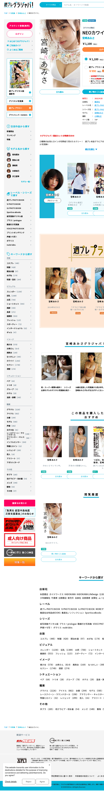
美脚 (12, 308)
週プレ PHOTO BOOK (15, 200)
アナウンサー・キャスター (18, 438)
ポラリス (10, 240)
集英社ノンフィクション (73, 612)
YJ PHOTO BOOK (13, 204)
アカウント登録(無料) (19, 25)
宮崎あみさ (22, 13)
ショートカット (16, 304)
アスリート (14, 458)
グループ (13, 389)
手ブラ (12, 474)
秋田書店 (44, 594)
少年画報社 (45, 597)
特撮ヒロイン (15, 446)
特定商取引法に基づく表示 (61, 776)
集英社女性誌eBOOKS (50, 612)
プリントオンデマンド (15, 232)
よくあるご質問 (16, 50)
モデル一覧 (25, 181)
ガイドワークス (56, 594)
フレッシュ (14, 320)
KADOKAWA (70, 594)
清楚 (12, 369)
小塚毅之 (98, 116)
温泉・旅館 (14, 397)
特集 (8, 139)
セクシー (14, 365)
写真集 (12, 13)
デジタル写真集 (16, 101)
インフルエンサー (17, 442)
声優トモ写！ (12, 236)
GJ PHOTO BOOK (14, 208)
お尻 (12, 299)
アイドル (13, 413)
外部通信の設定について (85, 776)
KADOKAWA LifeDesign (87, 594)
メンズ (12, 482)
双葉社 (94, 597)
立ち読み (60, 92)
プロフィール (52, 200)
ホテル (12, 393)
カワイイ (14, 360)
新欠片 (71, 597)
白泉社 (78, 597)
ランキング (11, 135)
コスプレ (13, 263)
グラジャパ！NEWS (18, 115)
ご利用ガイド (15, 45)
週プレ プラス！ (16, 108)
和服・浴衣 (14, 279)
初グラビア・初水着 (17, 478)
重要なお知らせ (19, 503)
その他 (12, 491)
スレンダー (15, 291)
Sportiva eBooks (14, 212)
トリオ (12, 385)
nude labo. (11, 244)
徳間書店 (62, 597)
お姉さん (13, 348)
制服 (12, 267)
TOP (6, 13)
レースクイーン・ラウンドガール (18, 434)
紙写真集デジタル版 (15, 216)
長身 (12, 312)
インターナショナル (17, 328)
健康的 (12, 316)
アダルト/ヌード (13, 462)
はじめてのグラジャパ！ (19, 41)
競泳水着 (13, 271)
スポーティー (15, 324)
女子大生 (13, 430)
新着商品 (10, 131)
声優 (12, 425)
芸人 (11, 454)
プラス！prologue (14, 220)
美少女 (12, 344)
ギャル (12, 332)
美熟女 (12, 352)
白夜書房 (86, 597)
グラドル (14, 409)
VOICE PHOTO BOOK (15, 228)
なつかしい (14, 356)
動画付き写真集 (13, 224)
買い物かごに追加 (58, 554)
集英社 (97, 102)
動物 (11, 487)
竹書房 (54, 597)
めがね (12, 275)
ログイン (19, 33)
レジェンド (14, 450)
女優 (12, 417)
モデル (12, 421)
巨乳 (12, 295)
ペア (11, 381)
